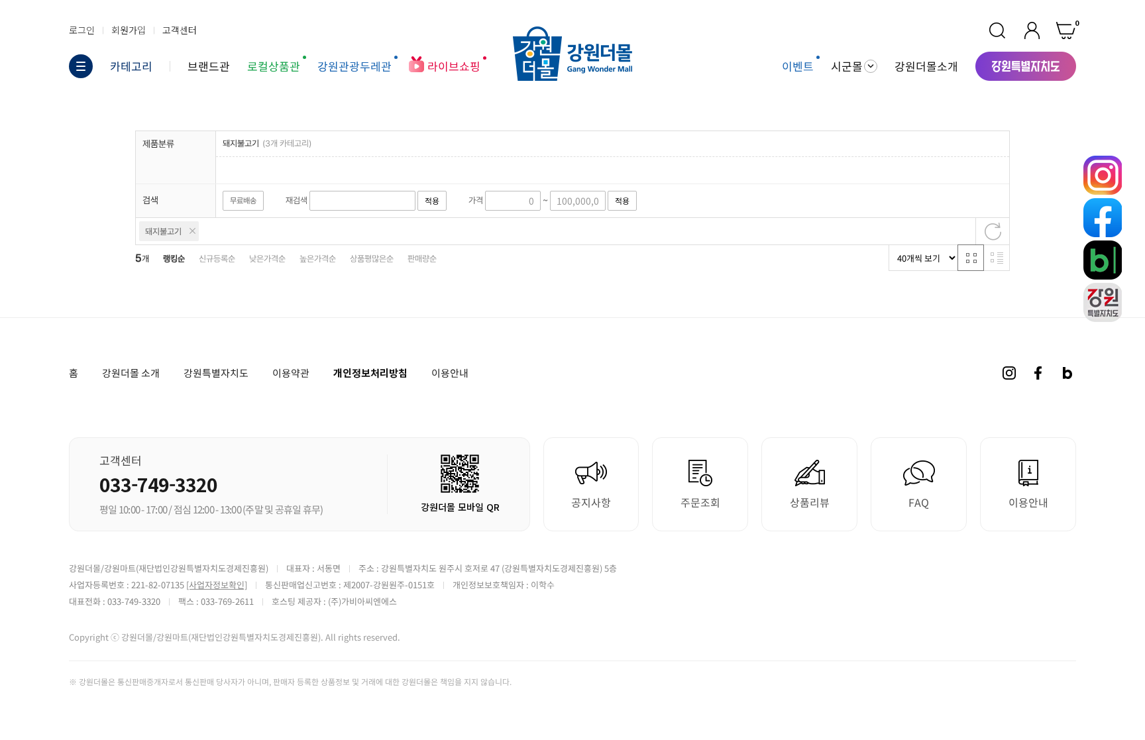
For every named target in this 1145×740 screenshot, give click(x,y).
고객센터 (179, 29)
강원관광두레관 (354, 66)
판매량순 (422, 259)
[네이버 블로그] (1067, 373)
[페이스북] (1038, 373)
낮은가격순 (267, 259)
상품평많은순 (372, 259)
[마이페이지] (1032, 30)
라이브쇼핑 (453, 66)
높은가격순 (318, 259)
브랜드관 (209, 66)
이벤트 (798, 66)
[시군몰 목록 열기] (870, 66)
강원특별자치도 (216, 373)
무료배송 (243, 200)
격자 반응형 (970, 257)
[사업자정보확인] (216, 584)
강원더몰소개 (926, 66)
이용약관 (290, 373)
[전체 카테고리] (81, 66)
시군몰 (847, 66)
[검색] (997, 30)
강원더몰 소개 (131, 373)
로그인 (82, 29)
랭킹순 (174, 259)
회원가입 (128, 29)
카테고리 (131, 66)
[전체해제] (992, 231)
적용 (432, 201)
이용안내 (449, 373)
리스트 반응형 (996, 257)
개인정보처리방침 (370, 373)
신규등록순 (217, 259)
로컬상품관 (273, 66)
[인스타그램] (1009, 373)
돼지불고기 (163, 232)
